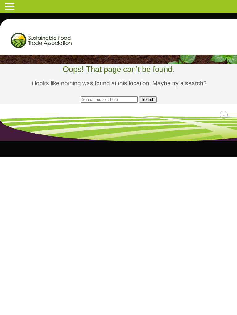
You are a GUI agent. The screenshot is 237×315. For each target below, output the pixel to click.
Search (148, 99)
